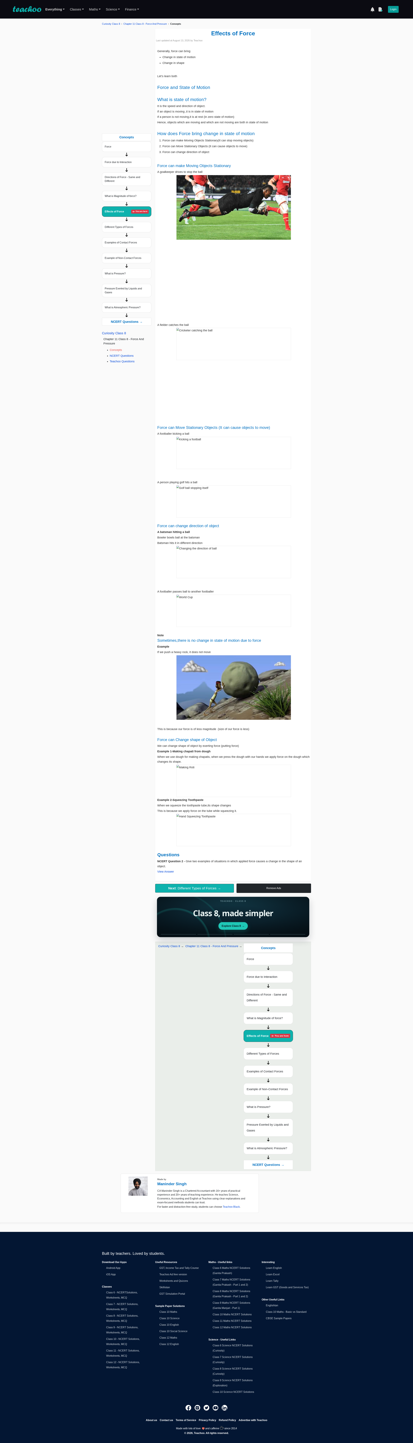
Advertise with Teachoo (253, 1420)
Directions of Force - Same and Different (122, 179)
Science (111, 9)
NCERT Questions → (127, 321)
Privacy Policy (207, 1420)
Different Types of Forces (119, 227)
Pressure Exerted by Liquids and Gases (123, 290)
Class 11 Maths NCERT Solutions (232, 1321)
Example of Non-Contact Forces (123, 258)
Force (108, 146)
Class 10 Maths (168, 1311)
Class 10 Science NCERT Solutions (233, 1392)
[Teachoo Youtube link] (216, 1407)
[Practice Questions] (380, 9)
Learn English (274, 1268)
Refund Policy (227, 1420)
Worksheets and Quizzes (173, 1280)
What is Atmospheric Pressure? (123, 307)
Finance (130, 9)
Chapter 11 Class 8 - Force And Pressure (145, 23)
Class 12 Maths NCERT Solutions (232, 1327)
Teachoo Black (231, 1206)
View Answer (165, 871)
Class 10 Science (169, 1318)
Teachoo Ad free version (173, 1274)
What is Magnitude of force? (120, 196)
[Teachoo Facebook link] (189, 1407)
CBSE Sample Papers (279, 1318)
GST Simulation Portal (172, 1293)
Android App (113, 1268)
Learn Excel (273, 1274)
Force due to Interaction (118, 162)
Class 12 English (169, 1344)
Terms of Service (186, 1420)
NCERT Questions (122, 355)
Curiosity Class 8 (111, 23)
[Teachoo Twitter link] (207, 1407)
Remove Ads (273, 888)
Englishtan (272, 1305)
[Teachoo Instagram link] (198, 1407)
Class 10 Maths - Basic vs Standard (286, 1311)
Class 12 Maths (168, 1337)
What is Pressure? (115, 273)
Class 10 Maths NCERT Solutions (232, 1314)
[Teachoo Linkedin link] (224, 1407)
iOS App (111, 1274)
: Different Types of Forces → (194, 888)
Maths (93, 9)
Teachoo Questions (122, 361)
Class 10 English (169, 1324)
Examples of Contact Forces (121, 242)
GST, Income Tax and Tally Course (179, 1268)
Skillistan (164, 1287)
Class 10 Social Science (173, 1331)
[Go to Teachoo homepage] (26, 9)
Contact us (166, 1420)
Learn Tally (272, 1280)
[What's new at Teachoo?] (372, 9)
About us (151, 1420)
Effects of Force (126, 211)
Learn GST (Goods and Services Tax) (287, 1287)
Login (393, 9)
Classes (75, 9)
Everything (53, 9)
